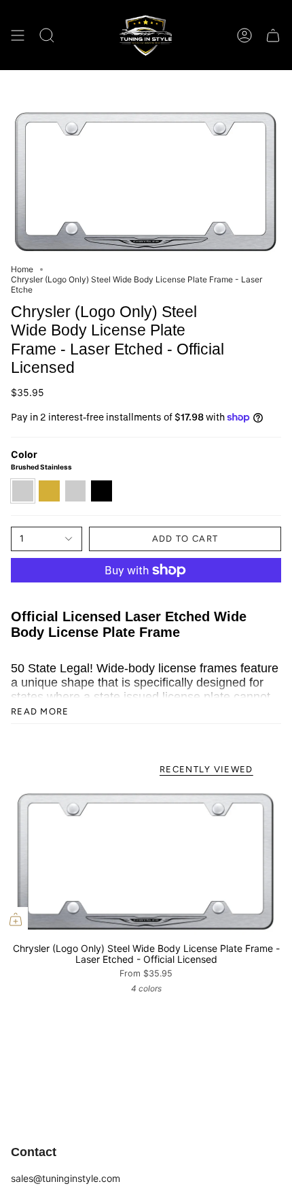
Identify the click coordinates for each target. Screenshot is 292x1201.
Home (22, 269)
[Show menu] (17, 35)
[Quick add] (15, 919)
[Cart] (273, 35)
